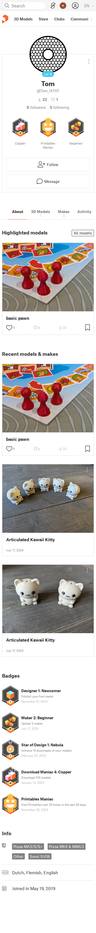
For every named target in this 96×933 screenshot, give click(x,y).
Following (59, 107)
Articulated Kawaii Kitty (30, 539)
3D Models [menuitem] (23, 19)
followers (36, 107)
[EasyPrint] (53, 5)
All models (83, 233)
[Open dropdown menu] (89, 59)
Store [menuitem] (43, 19)
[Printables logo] (5, 19)
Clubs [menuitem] (59, 19)
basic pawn (17, 318)
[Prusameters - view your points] (63, 5)
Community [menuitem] (81, 19)
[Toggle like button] (9, 328)
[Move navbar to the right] (91, 19)
